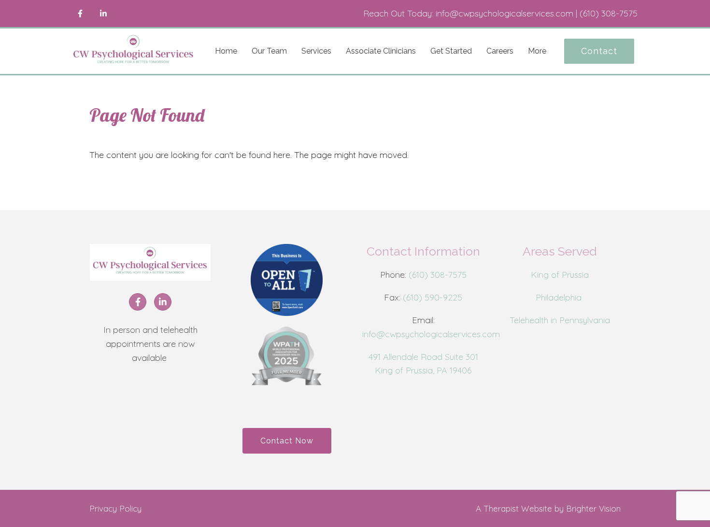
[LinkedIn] (103, 13)
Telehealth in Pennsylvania (560, 320)
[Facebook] (80, 13)
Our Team (269, 51)
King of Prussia (559, 274)
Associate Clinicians (381, 51)
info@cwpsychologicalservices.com (431, 334)
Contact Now (286, 440)
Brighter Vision (593, 508)
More (537, 51)
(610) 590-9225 (432, 297)
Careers (499, 51)
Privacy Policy (115, 508)
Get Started (451, 51)
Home (226, 51)
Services (316, 51)
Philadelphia (560, 297)
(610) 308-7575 (438, 274)
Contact (599, 51)
